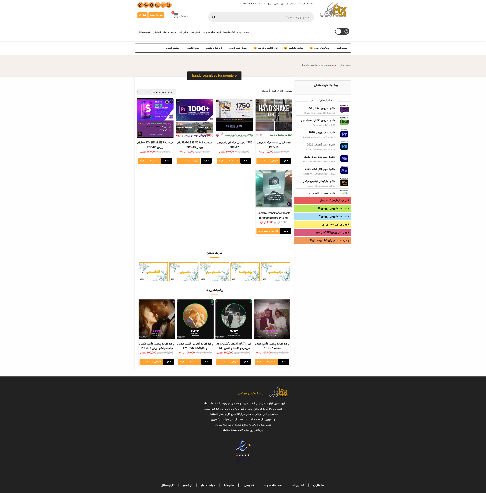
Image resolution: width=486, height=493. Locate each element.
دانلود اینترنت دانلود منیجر (321, 193)
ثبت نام (142, 15)
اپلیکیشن (157, 32)
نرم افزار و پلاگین (214, 48)
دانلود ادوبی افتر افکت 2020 (320, 169)
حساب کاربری (243, 32)
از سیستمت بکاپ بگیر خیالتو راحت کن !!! (329, 240)
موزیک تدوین (172, 48)
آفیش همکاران (144, 32)
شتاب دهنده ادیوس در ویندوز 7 (334, 216)
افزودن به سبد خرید (268, 161)
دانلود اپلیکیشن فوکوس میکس (319, 181)
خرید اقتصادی (192, 48)
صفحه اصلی (342, 48)
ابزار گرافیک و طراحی (268, 48)
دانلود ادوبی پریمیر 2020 (322, 133)
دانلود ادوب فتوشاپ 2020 (321, 145)
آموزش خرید (195, 32)
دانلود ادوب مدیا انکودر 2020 (319, 157)
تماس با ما (183, 32)
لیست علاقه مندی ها (212, 32)
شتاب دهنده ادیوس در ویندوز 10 (333, 208)
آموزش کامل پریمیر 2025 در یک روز (332, 232)
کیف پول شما (229, 32)
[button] (214, 75)
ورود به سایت (156, 15)
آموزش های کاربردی (238, 48)
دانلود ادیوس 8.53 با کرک (321, 108)
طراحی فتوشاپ (296, 48)
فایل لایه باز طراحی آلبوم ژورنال (334, 200)
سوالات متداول (169, 32)
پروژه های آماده (321, 48)
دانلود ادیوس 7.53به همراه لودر (318, 120)
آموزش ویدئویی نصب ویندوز (335, 224)
